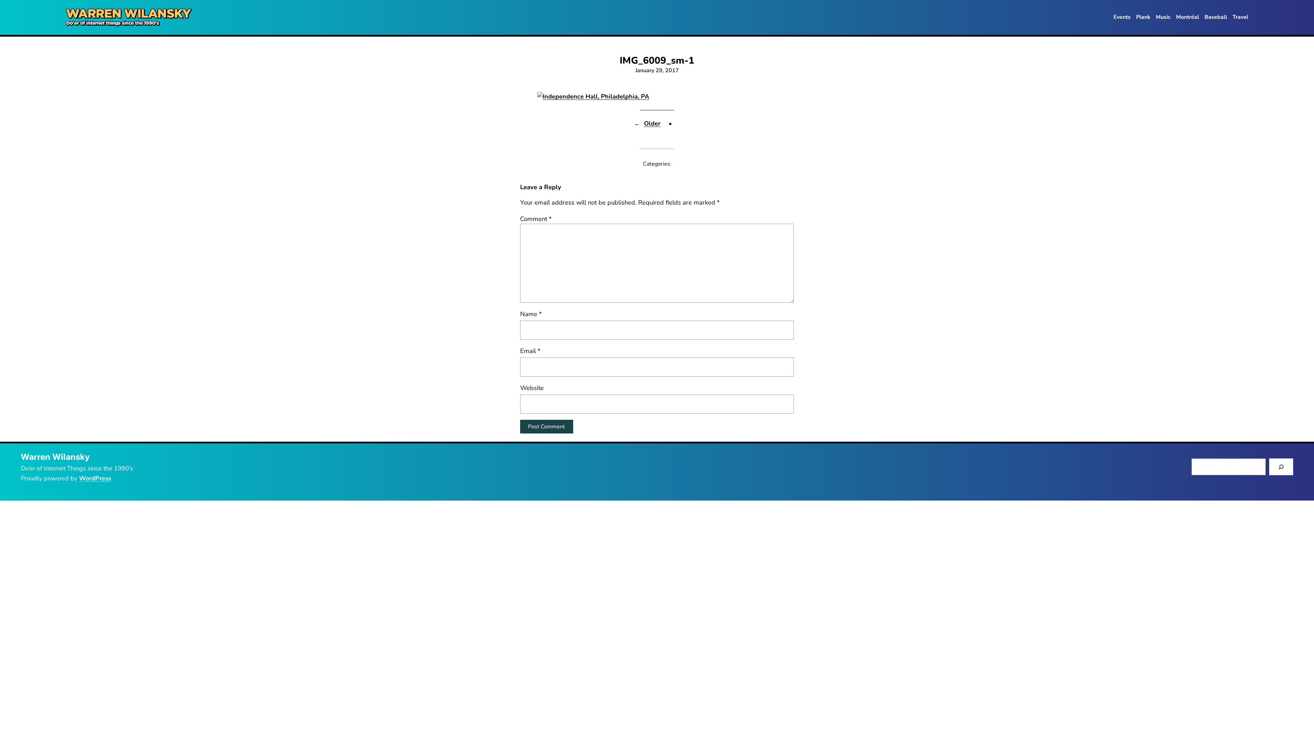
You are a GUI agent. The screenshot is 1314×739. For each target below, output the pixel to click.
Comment (536, 219)
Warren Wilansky (55, 457)
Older (652, 123)
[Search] (1281, 466)
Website (532, 388)
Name (531, 314)
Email (530, 351)
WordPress (95, 478)
